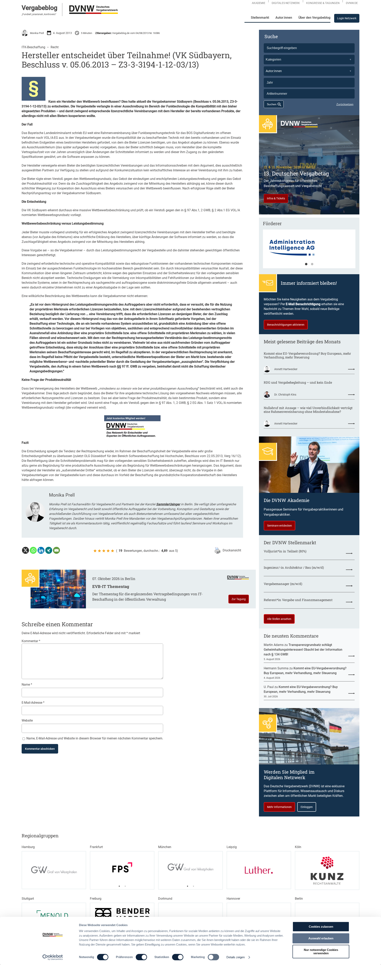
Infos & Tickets (276, 198)
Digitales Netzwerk (286, 3)
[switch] (141, 957)
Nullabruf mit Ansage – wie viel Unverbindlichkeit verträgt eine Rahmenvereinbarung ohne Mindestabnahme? (308, 409)
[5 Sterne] (112, 551)
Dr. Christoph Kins (285, 394)
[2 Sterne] (99, 551)
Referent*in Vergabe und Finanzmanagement (298, 600)
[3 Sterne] (104, 551)
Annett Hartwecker (285, 369)
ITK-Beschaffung (33, 47)
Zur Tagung (239, 599)
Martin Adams (274, 645)
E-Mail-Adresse (33, 702)
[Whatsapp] (33, 550)
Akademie (258, 3)
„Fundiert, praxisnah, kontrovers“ (39, 14)
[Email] (56, 550)
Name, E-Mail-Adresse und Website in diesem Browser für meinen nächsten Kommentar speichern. (94, 738)
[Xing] (48, 550)
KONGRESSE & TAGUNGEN (323, 3)
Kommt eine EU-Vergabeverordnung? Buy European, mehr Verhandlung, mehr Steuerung (307, 355)
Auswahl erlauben (320, 938)
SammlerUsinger (168, 504)
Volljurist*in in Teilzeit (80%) (285, 551)
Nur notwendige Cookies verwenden (321, 951)
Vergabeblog (39, 8)
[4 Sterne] (108, 551)
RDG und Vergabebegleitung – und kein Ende (298, 382)
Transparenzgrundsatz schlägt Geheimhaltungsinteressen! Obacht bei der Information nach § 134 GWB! (303, 649)
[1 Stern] (95, 551)
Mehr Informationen (279, 807)
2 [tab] (312, 264)
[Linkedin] (41, 550)
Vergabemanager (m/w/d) (283, 584)
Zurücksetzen (344, 104)
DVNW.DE (352, 3)
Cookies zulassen (321, 926)
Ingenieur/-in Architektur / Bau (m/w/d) (294, 567)
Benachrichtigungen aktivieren (285, 324)
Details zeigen (235, 957)
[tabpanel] (309, 250)
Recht (55, 47)
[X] (25, 550)
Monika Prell (37, 33)
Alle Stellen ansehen (279, 618)
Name (27, 684)
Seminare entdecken (279, 525)
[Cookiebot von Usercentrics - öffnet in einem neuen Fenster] (52, 957)
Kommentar (31, 641)
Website (27, 720)
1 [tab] (306, 264)
